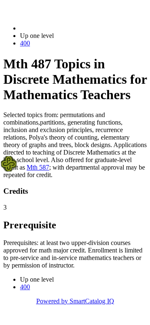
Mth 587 (38, 167)
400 (25, 43)
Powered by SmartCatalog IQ (75, 301)
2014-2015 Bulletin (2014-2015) (63, 28)
